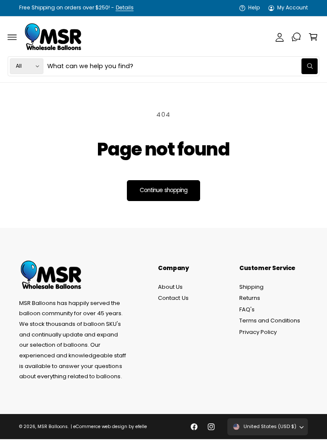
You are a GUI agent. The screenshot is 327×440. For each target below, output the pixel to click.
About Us (170, 287)
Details (125, 7)
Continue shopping (163, 190)
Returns (249, 298)
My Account (292, 7)
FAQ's (247, 309)
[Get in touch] (296, 37)
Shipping (251, 287)
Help (254, 7)
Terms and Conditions (269, 320)
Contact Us (173, 298)
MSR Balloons (52, 426)
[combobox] (182, 66)
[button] (12, 37)
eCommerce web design (100, 426)
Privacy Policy (258, 332)
